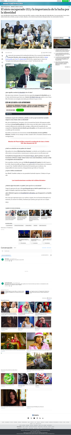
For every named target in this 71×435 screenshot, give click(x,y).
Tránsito (52, 428)
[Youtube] (34, 418)
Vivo (34, 423)
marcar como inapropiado (49, 261)
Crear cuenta (49, 247)
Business (46, 422)
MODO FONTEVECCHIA (5, 6)
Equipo (39, 428)
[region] (26, 273)
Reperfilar (42, 422)
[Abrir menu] (1, 3)
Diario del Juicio (38, 423)
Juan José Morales (9, 225)
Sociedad (19, 422)
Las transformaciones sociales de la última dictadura (28, 180)
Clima (29, 422)
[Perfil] (35, 415)
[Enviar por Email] (2, 62)
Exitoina (67, 422)
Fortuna (31, 425)
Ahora (3, 422)
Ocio (35, 422)
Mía (42, 425)
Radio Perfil (23, 59)
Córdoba (38, 422)
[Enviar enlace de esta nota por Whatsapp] (2, 59)
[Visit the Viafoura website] (49, 298)
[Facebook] (28, 418)
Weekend (27, 425)
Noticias (60, 422)
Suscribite (65, 0)
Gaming (31, 423)
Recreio (49, 426)
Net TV (17, 59)
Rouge (40, 425)
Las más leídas (58, 38)
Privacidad (36, 428)
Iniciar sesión (44, 247)
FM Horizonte (49, 425)
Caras (64, 422)
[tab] (6, 255)
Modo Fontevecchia (42, 225)
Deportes (32, 422)
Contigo (26, 426)
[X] (31, 418)
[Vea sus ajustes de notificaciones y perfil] (69, 1)
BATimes (44, 425)
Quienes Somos (25, 428)
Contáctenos (30, 428)
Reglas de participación (45, 428)
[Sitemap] (42, 418)
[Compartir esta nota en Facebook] (2, 52)
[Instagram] (37, 418)
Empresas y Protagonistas (54, 422)
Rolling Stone (40, 426)
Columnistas (7, 422)
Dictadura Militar (28, 225)
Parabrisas (36, 425)
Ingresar (59, 0)
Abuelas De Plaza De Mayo (19, 225)
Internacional (24, 422)
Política (11, 422)
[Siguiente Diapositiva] (51, 238)
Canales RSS (19, 428)
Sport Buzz (45, 426)
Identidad (35, 225)
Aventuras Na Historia (33, 426)
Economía (15, 422)
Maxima (53, 426)
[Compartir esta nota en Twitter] (2, 56)
